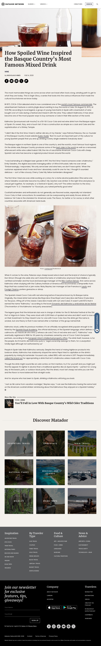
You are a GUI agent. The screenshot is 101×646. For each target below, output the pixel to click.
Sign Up (70, 331)
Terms (53, 336)
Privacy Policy (62, 336)
